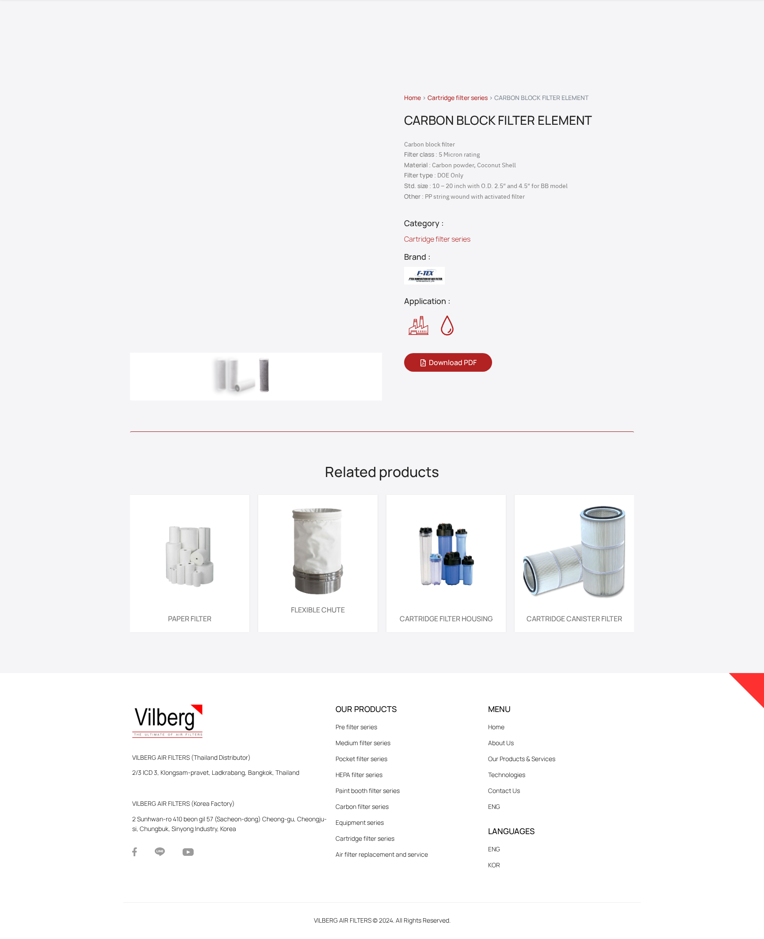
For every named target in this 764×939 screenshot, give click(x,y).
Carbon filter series (362, 806)
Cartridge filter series (458, 97)
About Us (501, 743)
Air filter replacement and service (382, 854)
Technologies (506, 774)
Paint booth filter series (368, 790)
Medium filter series (363, 743)
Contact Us (504, 790)
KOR (494, 865)
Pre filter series (356, 727)
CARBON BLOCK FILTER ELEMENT (498, 120)
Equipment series (360, 822)
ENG (494, 806)
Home (412, 97)
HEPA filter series (359, 774)
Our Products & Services (521, 758)
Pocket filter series (361, 758)
